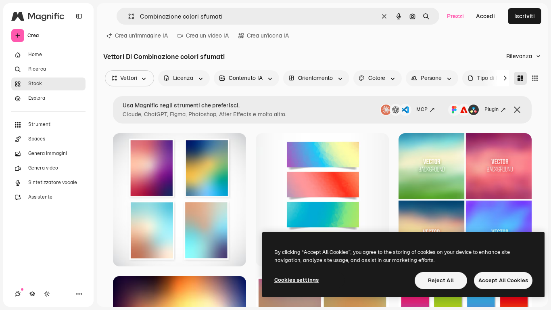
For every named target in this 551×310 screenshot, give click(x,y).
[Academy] (32, 293)
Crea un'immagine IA (141, 35)
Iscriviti (524, 16)
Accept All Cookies (503, 280)
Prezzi (455, 16)
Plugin (491, 109)
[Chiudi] (517, 110)
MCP (422, 109)
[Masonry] (520, 78)
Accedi (485, 16)
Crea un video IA (207, 35)
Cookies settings (296, 279)
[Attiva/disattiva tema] (46, 293)
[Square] (534, 78)
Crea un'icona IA (268, 35)
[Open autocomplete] (128, 16)
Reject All (441, 280)
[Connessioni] (17, 293)
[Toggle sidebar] (79, 16)
